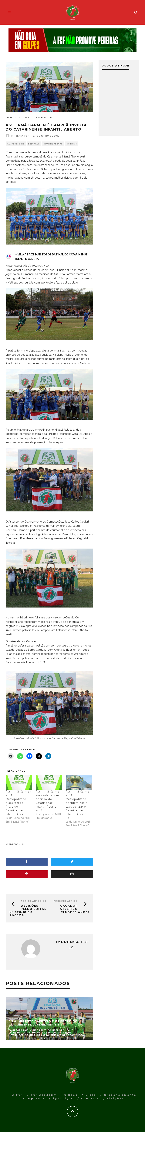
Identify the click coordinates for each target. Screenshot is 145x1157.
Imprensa (36, 1098)
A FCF (17, 1095)
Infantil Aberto (53, 144)
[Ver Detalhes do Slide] (72, 40)
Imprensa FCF (20, 136)
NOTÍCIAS (72, 144)
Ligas (91, 1095)
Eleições (115, 1098)
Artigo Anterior (33, 901)
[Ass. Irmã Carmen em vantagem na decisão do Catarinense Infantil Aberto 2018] (49, 782)
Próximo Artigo (65, 901)
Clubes (71, 1095)
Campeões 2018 (15, 144)
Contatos (90, 1098)
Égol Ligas (63, 1098)
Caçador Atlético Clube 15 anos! (74, 909)
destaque (34, 144)
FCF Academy (43, 1095)
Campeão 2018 (15, 844)
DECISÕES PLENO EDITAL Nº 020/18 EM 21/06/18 (27, 910)
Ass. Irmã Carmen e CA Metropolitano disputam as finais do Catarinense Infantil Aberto (18, 803)
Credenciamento (120, 1095)
